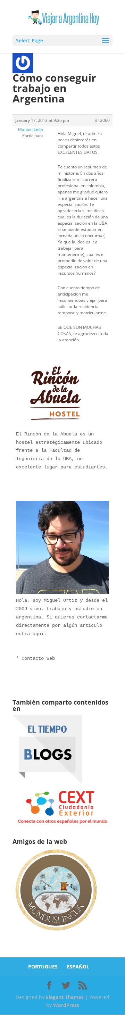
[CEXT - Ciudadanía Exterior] (62, 824)
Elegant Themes (65, 997)
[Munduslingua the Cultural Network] (55, 933)
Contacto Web (38, 658)
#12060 (102, 120)
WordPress (66, 1005)
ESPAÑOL (78, 966)
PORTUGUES (43, 966)
